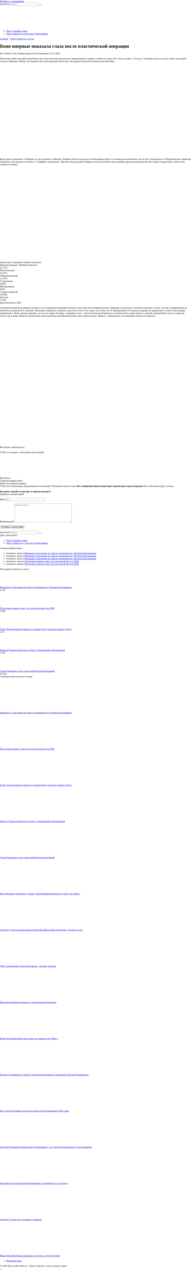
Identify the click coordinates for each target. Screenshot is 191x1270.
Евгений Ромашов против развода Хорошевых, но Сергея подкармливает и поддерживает (46, 1147)
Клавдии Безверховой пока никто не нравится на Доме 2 (29, 1038)
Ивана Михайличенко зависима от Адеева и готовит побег (30, 1255)
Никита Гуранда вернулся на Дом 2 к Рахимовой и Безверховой (32, 650)
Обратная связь (13, 1261)
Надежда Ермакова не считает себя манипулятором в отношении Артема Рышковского (44, 1074)
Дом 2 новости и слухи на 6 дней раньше (27, 33)
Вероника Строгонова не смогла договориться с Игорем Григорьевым (60, 553)
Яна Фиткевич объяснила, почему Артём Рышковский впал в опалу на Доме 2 (40, 893)
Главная (4, 39)
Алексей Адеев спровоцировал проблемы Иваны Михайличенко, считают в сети (41, 930)
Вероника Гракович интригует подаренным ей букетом (28, 1002)
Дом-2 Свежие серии (16, 31)
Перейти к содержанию (12, 1)
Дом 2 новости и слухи (22, 39)
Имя (2, 499)
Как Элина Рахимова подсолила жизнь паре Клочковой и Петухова (34, 1111)
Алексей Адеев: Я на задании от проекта (21, 1219)
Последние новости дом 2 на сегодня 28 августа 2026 (51, 561)
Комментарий (7, 521)
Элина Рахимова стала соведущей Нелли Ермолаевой (27, 671)
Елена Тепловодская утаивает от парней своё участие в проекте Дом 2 (36, 629)
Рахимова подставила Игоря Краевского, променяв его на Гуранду (34, 1183)
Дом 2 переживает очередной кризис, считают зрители (28, 966)
